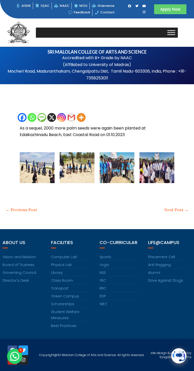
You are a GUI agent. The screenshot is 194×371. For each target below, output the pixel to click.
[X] (51, 117)
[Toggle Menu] (171, 32)
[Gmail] (71, 117)
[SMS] (41, 117)
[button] (14, 356)
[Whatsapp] (32, 117)
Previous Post (21, 210)
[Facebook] (22, 117)
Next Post (176, 210)
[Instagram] (61, 117)
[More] (81, 117)
